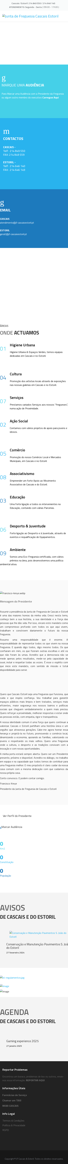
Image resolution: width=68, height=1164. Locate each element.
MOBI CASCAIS (10, 1106)
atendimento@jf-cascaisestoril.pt (17, 222)
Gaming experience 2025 (22, 1041)
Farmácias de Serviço (14, 1095)
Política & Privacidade (13, 1125)
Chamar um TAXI (11, 1100)
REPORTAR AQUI (35, 1080)
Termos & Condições (13, 1120)
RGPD (5, 1130)
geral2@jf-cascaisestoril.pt (13, 234)
